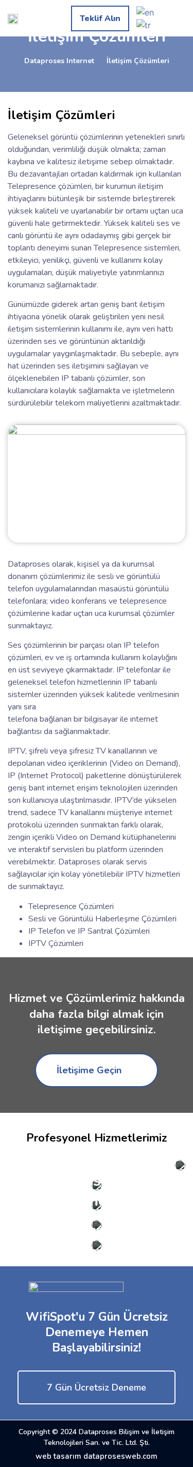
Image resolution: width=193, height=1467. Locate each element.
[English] (145, 11)
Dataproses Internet (59, 61)
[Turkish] (143, 25)
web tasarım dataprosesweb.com (96, 1456)
